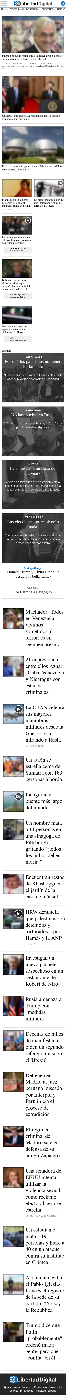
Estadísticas (26, 1390)
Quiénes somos (12, 1387)
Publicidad (40, 1390)
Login (63, 3)
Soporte (52, 1390)
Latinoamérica (33, 9)
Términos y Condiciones (34, 1387)
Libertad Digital (33, 3)
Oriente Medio (48, 9)
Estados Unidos (17, 9)
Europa (4, 9)
